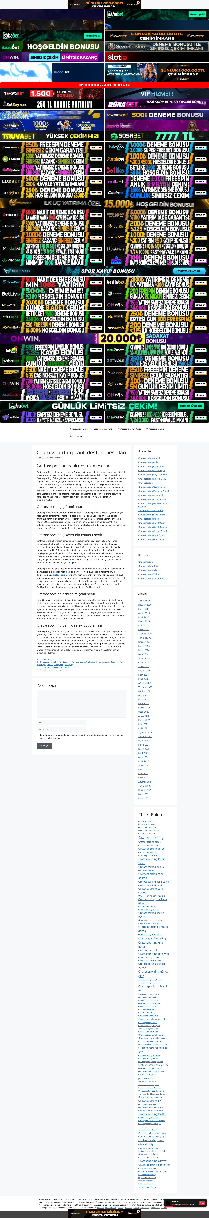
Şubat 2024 (144, 658)
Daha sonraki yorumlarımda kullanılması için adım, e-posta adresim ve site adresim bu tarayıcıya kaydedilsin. (81, 736)
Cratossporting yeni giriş (151, 1136)
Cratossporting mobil (148, 1032)
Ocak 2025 (143, 617)
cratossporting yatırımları (146, 1127)
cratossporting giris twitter (149, 934)
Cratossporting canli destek (51, 662)
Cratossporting (75, 436)
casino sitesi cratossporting (148, 830)
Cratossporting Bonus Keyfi (151, 470)
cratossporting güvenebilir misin (150, 980)
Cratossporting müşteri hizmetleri (153, 1044)
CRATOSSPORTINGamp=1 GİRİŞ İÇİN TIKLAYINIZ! (104, 85)
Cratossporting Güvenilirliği (151, 495)
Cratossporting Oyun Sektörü (152, 499)
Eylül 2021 (143, 777)
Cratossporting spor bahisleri (151, 1091)
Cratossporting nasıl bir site (153, 1050)
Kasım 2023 (144, 671)
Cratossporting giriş (152, 938)
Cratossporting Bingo (148, 519)
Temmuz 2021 (145, 786)
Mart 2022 (143, 753)
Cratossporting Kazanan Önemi (153, 491)
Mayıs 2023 (144, 695)
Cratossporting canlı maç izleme (153, 901)
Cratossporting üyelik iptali (148, 1157)
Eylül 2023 (143, 679)
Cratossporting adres (149, 842)
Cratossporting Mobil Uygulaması (150, 1041)
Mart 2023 (143, 703)
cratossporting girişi (147, 950)
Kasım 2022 (144, 720)
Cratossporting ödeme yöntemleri (151, 1151)
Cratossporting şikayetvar (154, 1164)
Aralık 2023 (143, 666)
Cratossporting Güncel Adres (149, 960)
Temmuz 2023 (145, 687)
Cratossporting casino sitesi (151, 920)
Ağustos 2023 (145, 683)
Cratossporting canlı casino (74, 662)
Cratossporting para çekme (153, 1064)
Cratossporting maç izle (149, 1025)
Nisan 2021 (143, 798)
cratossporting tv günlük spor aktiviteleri (151, 1110)
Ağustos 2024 (145, 633)
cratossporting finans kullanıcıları (148, 923)
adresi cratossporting (146, 821)
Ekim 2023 (143, 675)
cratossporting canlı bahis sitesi (150, 885)
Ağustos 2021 (145, 782)
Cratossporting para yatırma (150, 1062)
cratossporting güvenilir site (148, 994)
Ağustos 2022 (145, 732)
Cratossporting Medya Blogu (152, 479)
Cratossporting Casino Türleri (152, 531)
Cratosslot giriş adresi (146, 833)
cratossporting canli (146, 870)
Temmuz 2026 (145, 601)
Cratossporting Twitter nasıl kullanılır (54, 667)
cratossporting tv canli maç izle (150, 1107)
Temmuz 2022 (145, 736)
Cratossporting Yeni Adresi (130, 429)
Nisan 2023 (144, 699)
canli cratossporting (147, 827)
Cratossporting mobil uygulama (152, 1038)
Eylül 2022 (143, 728)
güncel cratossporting (147, 1175)
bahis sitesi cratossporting (148, 824)
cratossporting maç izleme (148, 1029)
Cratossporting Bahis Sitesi (151, 861)
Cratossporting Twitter (103, 429)
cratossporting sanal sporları (147, 1082)
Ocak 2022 (143, 761)
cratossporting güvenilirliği (148, 983)
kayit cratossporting (147, 1177)
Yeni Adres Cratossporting (151, 510)
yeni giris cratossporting (147, 1187)
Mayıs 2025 (144, 609)
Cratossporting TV (149, 1100)
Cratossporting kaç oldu (153, 1019)
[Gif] (104, 203)
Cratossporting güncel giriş (153, 974)
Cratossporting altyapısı (147, 852)
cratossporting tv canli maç (149, 1104)
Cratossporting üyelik (148, 1154)
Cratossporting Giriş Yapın (151, 539)
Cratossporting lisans (147, 1022)
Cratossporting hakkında (148, 1000)
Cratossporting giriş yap (153, 953)
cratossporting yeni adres (147, 1130)
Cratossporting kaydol (147, 1006)
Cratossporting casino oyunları (151, 914)
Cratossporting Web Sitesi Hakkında (151, 1121)
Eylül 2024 (143, 629)
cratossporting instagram (149, 1003)
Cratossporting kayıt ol (146, 1012)
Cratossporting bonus (151, 866)
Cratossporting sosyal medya (149, 1088)
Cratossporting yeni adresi (152, 1133)
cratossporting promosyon (149, 1068)
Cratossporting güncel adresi (151, 965)
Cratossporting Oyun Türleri (151, 466)
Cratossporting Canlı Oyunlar (152, 535)
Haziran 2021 (144, 790)
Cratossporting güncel (148, 957)
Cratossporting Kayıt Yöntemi (152, 474)
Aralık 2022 (143, 716)
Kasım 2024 (144, 621)
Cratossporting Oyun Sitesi (148, 1059)
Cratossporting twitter (152, 1114)
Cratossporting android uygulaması (54, 670)
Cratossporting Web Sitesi (148, 1117)
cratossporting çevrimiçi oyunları (148, 1148)
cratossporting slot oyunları (148, 1085)
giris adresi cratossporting (148, 1168)
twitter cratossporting (146, 1184)
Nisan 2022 (143, 749)
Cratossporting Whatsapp (149, 1124)
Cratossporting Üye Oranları (151, 487)
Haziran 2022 (144, 740)
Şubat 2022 (144, 757)
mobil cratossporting (146, 1181)
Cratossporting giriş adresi (151, 944)
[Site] (52, 147)
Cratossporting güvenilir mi (153, 988)
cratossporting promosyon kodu (151, 1071)
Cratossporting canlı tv (146, 906)
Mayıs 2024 (144, 646)
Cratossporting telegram (150, 1097)
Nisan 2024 (144, 650)
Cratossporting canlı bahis (153, 881)
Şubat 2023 (144, 708)
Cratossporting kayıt (147, 1009)
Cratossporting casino (148, 909)
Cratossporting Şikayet (79, 429)
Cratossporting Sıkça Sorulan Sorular (151, 1094)
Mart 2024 (143, 654)
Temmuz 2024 (145, 638)
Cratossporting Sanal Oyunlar (152, 527)
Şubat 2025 (144, 613)
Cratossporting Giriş (155, 429)
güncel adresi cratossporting (152, 1171)
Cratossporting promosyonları (146, 1076)
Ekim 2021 (143, 773)
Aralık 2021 (143, 765)
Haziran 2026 (145, 605)
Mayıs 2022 (144, 745)
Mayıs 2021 (143, 794)
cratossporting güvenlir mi (148, 997)
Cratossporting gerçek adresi (98, 662)
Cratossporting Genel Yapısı (151, 515)
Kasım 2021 (144, 769)
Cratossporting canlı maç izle (151, 896)
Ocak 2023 (143, 712)
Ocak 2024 (143, 662)
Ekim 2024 (143, 625)
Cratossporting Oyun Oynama (149, 1056)
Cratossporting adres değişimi (149, 845)
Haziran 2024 (145, 642)
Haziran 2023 (145, 691)
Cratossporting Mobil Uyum (151, 523)
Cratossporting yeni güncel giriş (60, 665)
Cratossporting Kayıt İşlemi (148, 1016)
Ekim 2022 (143, 724)
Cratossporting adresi (151, 848)
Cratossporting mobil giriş (150, 1035)
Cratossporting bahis (149, 855)
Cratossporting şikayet (152, 1160)
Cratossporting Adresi (149, 458)
